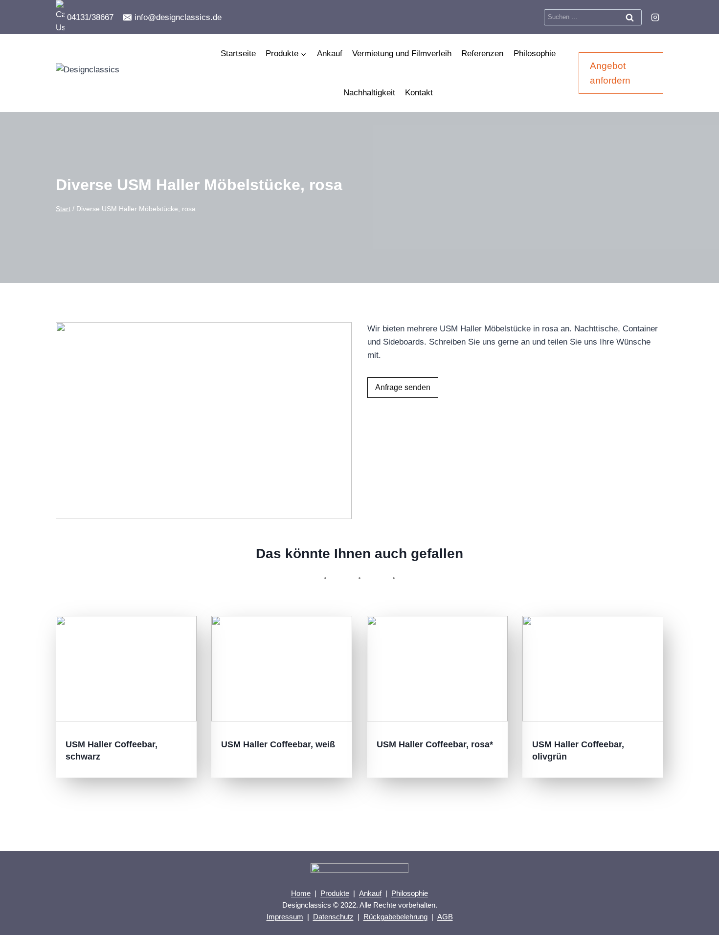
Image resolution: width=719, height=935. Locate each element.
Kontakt (419, 92)
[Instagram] (655, 17)
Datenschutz (333, 917)
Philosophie (535, 53)
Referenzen (482, 53)
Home (301, 893)
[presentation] (126, 668)
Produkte (334, 893)
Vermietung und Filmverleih (401, 53)
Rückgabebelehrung (395, 917)
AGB (445, 917)
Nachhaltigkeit (369, 92)
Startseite (238, 53)
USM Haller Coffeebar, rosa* (435, 744)
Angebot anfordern (610, 73)
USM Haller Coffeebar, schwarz (111, 750)
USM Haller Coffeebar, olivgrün (578, 750)
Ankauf (329, 53)
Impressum (285, 917)
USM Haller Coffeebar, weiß (278, 744)
